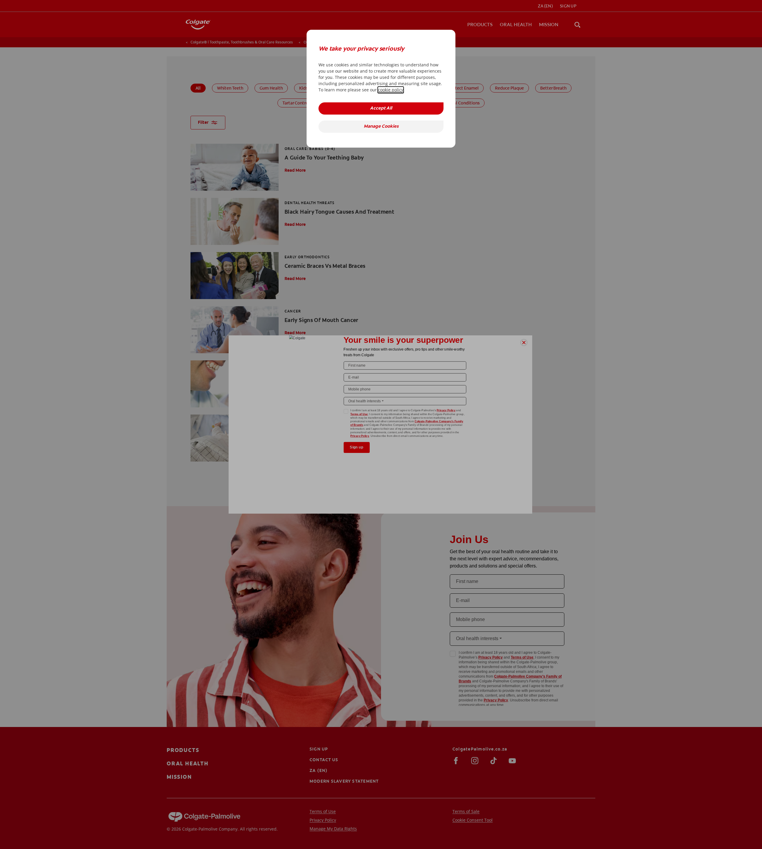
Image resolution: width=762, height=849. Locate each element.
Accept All (381, 108)
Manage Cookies (381, 126)
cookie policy (390, 90)
